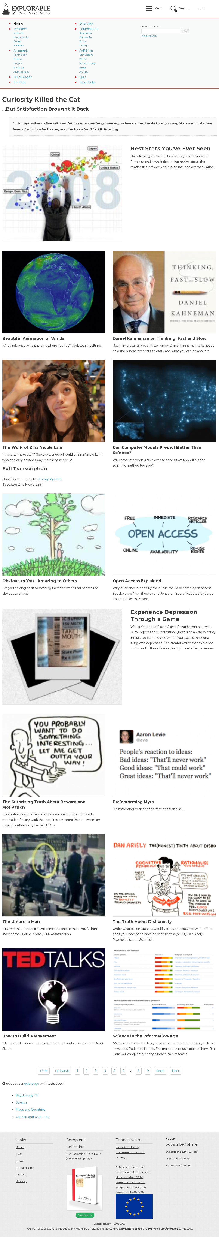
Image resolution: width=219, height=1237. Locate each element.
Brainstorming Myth (133, 802)
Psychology (20, 54)
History (83, 45)
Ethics (82, 41)
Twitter (186, 1165)
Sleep (82, 67)
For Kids (19, 82)
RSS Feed (192, 1151)
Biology (17, 59)
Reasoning (85, 32)
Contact (21, 1174)
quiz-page (31, 1084)
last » (176, 1071)
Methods (18, 32)
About (20, 1147)
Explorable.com (102, 1223)
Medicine (18, 67)
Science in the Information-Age (145, 1036)
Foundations (88, 29)
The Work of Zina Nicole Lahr (32, 447)
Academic (20, 51)
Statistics (18, 45)
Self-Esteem (86, 54)
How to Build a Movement (29, 1036)
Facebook (184, 1158)
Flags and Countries (30, 1109)
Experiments (20, 37)
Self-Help (86, 51)
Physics (17, 63)
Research (20, 29)
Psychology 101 (27, 1095)
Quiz (82, 77)
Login (201, 8)
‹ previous (62, 1071)
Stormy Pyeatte (50, 479)
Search (184, 8)
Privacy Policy (24, 1167)
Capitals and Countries (32, 1117)
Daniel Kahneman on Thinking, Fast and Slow (159, 338)
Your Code (87, 82)
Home (18, 23)
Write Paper (22, 77)
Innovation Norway (127, 1147)
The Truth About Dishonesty (142, 921)
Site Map (21, 1181)
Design (17, 41)
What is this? (149, 35)
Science (22, 1102)
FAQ (19, 1154)
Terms (20, 1160)
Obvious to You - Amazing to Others (39, 581)
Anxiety (83, 71)
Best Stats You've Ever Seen (170, 148)
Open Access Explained (137, 581)
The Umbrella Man (21, 921)
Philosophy (85, 37)
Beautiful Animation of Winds (33, 338)
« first (43, 1071)
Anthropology (21, 71)
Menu (158, 8)
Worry (82, 59)
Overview (86, 23)
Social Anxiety (87, 63)
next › (160, 1071)
